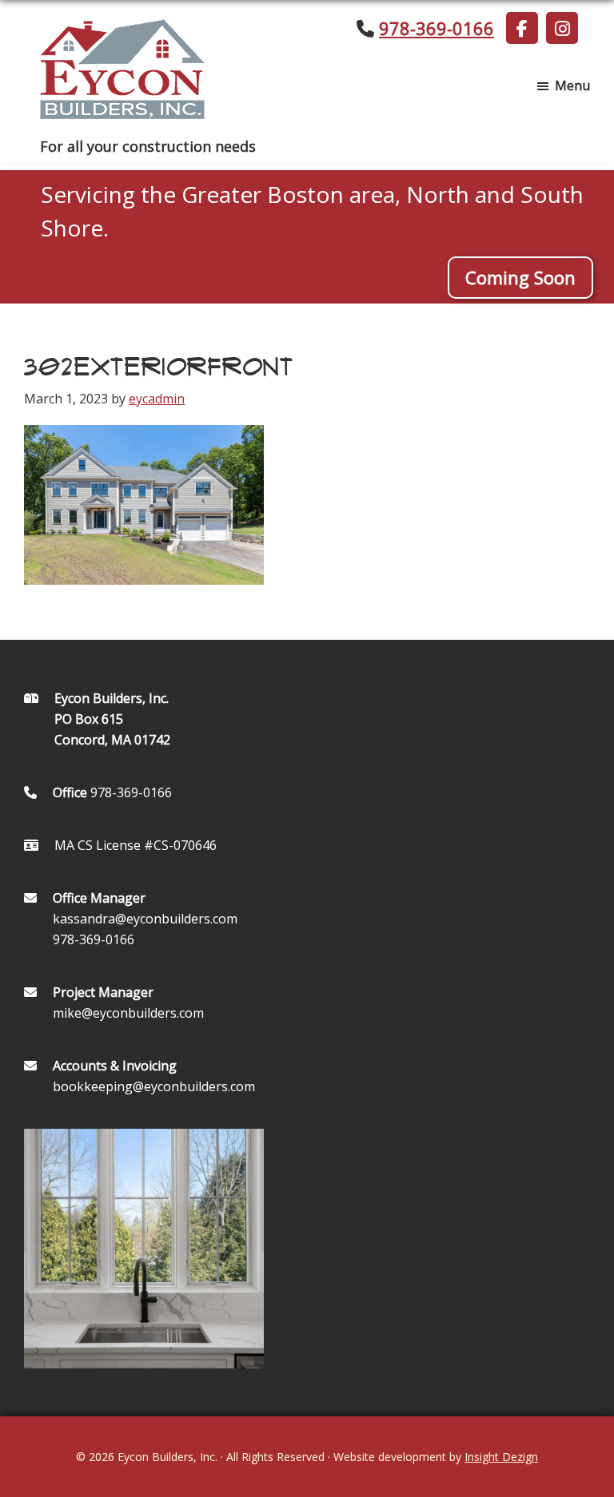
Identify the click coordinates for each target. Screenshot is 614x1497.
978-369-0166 (436, 28)
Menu (572, 85)
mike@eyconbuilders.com (128, 1013)
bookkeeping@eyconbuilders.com (154, 1086)
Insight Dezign (501, 1456)
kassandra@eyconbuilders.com (145, 918)
